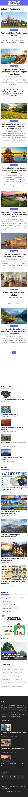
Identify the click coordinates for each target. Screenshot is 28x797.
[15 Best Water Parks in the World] (6, 409)
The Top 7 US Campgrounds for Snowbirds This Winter (12, 749)
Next (24, 651)
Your (25, 682)
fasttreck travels (6, 669)
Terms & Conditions (16, 791)
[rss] (22, 777)
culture (4, 682)
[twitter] (6, 777)
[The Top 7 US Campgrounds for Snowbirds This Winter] (6, 743)
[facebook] (2, 777)
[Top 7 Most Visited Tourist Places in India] (14, 20)
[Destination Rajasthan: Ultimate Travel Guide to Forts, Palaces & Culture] (14, 155)
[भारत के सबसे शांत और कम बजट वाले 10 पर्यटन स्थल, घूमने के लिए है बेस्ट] (6, 437)
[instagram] (10, 777)
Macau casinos (6, 686)
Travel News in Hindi (8, 604)
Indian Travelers (6, 676)
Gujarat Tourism (6, 679)
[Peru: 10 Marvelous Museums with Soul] (14, 279)
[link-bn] (14, 627)
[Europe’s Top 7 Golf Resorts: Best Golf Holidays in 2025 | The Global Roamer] (14, 199)
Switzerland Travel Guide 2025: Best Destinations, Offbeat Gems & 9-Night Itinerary (14, 126)
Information (6, 611)
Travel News (6, 601)
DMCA (8, 791)
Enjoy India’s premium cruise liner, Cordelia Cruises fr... (12, 458)
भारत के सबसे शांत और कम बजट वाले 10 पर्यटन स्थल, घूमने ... (13, 443)
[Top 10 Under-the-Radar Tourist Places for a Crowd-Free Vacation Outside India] (14, 316)
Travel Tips (6, 598)
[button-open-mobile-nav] (2, 2)
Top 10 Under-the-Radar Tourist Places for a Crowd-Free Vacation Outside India (14, 331)
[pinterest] (18, 777)
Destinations (17, 598)
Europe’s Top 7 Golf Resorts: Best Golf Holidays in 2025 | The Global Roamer (14, 214)
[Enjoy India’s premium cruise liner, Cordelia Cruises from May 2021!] (6, 452)
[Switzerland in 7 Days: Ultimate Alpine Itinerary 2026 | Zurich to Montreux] (14, 573)
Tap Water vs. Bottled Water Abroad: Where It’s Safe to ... (13, 733)
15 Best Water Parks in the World (9, 414)
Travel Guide (5, 672)
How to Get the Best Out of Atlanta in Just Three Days (13, 764)
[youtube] (14, 777)
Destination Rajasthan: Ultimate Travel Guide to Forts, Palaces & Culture (14, 170)
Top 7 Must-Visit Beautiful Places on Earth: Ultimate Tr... (12, 428)
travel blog (16, 676)
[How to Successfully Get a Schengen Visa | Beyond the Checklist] (14, 479)
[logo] (14, 3)
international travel (17, 686)
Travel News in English (9, 608)
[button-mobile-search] (26, 2)
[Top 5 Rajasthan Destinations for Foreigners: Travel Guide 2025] (14, 241)
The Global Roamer (11, 38)
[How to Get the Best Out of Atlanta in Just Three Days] (6, 758)
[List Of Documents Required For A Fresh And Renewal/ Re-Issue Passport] (6, 394)
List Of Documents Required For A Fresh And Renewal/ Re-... (12, 400)
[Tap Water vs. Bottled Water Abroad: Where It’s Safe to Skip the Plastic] (6, 727)
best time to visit (17, 679)
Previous (4, 651)
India (9, 682)
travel (21, 672)
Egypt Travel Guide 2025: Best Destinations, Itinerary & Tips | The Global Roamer (14, 72)
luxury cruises (17, 682)
